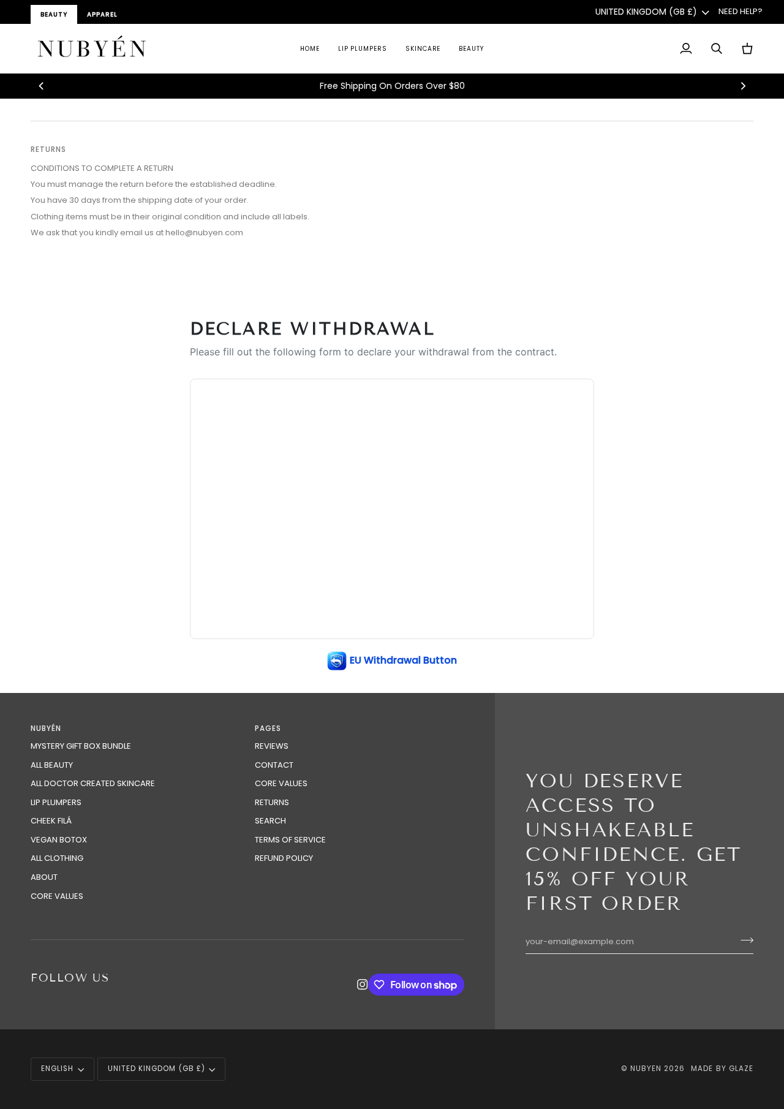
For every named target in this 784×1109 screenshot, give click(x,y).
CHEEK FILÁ (51, 821)
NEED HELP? (740, 11)
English (57, 1068)
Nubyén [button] (46, 728)
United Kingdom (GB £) (646, 12)
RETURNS (272, 802)
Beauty (53, 14)
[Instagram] (362, 984)
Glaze (741, 1068)
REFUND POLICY (284, 858)
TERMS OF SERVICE (290, 840)
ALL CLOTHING (57, 858)
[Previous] (42, 86)
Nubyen (646, 1068)
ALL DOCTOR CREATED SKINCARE (93, 783)
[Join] (743, 940)
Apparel (102, 14)
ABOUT (44, 877)
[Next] (742, 86)
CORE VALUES (57, 896)
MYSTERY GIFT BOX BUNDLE (81, 746)
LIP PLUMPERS (56, 802)
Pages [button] (268, 728)
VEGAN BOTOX (59, 840)
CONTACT (274, 765)
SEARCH (270, 821)
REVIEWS (271, 746)
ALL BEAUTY (52, 765)
